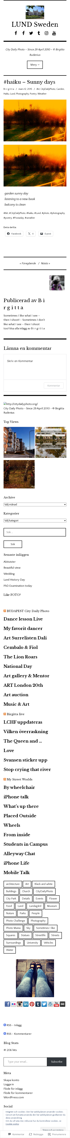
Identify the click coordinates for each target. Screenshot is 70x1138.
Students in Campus (26, 844)
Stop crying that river (27, 769)
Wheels (12, 825)
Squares (10, 935)
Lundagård (35, 906)
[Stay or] (19, 475)
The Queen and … (23, 741)
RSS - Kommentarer (19, 1033)
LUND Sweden (35, 24)
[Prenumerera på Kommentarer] (5, 1033)
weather (30, 218)
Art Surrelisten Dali (25, 638)
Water (9, 950)
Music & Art (16, 704)
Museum (52, 906)
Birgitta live (15, 714)
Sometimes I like (45, 928)
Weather (42, 93)
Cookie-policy (12, 1124)
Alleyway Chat (19, 853)
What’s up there (21, 806)
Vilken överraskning (26, 731)
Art (38, 89)
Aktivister (10, 561)
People (36, 913)
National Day (18, 666)
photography (58, 213)
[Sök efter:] (35, 532)
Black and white (43, 884)
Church (26, 891)
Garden (60, 89)
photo (46, 213)
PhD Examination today (18, 585)
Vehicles (48, 942)
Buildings (11, 891)
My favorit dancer (23, 628)
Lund (12, 93)
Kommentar (53, 385)
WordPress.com (14, 1097)
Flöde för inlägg (13, 1088)
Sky (28, 928)
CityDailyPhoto (48, 89)
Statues (25, 935)
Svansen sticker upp (25, 760)
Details (26, 898)
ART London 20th (23, 685)
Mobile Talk (17, 872)
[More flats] (19, 443)
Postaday (19, 218)
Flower (53, 898)
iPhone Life (16, 863)
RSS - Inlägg (14, 1025)
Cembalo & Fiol (21, 647)
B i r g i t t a (9, 89)
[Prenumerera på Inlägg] (5, 1025)
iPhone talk (16, 796)
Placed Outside (20, 815)
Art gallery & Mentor (26, 675)
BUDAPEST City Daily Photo (28, 611)
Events (39, 898)
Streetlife (40, 935)
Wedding (9, 573)
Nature (10, 913)
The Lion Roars (20, 656)
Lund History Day (14, 579)
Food (9, 906)
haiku (30, 213)
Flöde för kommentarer (18, 1093)
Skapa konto (11, 1080)
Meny (33, 64)
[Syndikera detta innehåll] (5, 611)
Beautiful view (12, 567)
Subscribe (56, 1061)
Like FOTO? (12, 594)
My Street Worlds (19, 779)
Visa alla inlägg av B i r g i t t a (27, 328)
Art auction (16, 694)
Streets (55, 935)
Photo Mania (13, 928)
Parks (23, 913)
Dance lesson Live (23, 619)
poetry (8, 218)
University (32, 942)
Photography (22, 93)
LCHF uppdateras (23, 722)
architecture (13, 884)
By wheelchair (19, 787)
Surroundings (13, 942)
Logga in (9, 1084)
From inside (17, 834)
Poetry (33, 93)
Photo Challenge (15, 920)
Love (9, 750)
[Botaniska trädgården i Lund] (50, 443)
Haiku (6, 93)
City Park (11, 898)
